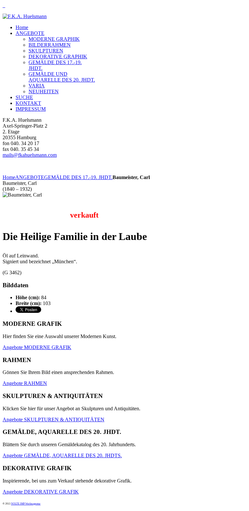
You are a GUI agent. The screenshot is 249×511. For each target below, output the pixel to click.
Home (9, 177)
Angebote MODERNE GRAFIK (37, 347)
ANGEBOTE (29, 177)
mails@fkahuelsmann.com (30, 155)
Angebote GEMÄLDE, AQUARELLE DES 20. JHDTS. (62, 455)
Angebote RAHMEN (25, 383)
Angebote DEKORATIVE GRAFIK (41, 491)
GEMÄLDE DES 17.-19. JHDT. (78, 177)
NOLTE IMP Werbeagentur (26, 503)
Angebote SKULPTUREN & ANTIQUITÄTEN (53, 419)
